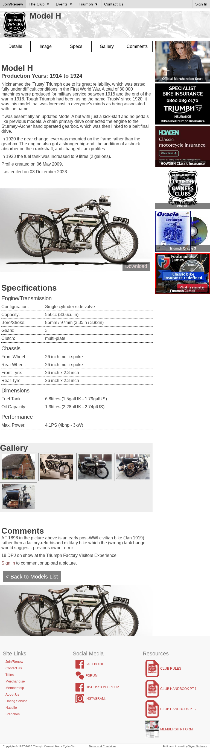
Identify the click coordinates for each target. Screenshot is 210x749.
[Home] (15, 25)
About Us (12, 694)
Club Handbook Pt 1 (178, 689)
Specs (76, 46)
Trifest (9, 675)
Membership (14, 688)
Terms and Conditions (102, 746)
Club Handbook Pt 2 (178, 709)
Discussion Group (102, 687)
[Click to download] (19, 467)
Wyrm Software (197, 746)
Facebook (94, 664)
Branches (12, 714)
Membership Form (176, 729)
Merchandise (15, 681)
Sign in (8, 563)
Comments (137, 46)
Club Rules (170, 668)
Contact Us (13, 668)
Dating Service (16, 701)
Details (15, 46)
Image (46, 46)
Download (136, 266)
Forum (92, 676)
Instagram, (96, 699)
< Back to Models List (31, 577)
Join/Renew (14, 662)
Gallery (107, 46)
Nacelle (11, 708)
